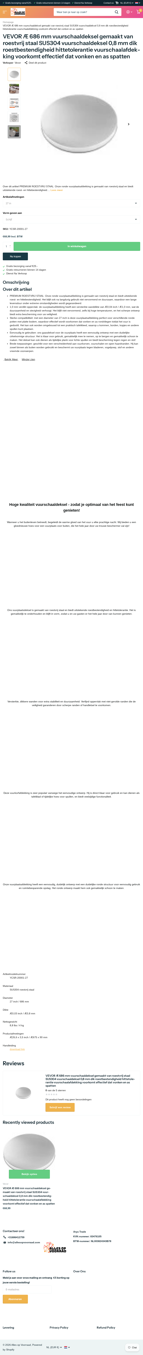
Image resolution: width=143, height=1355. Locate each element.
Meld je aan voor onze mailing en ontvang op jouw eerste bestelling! (36, 1280)
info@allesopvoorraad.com (24, 1242)
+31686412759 (16, 1237)
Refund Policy (106, 1327)
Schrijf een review (60, 1107)
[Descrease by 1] (11, 249)
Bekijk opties (29, 1174)
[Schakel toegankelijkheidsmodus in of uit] (117, 3)
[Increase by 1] (11, 243)
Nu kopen (15, 256)
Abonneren (15, 1299)
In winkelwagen (77, 246)
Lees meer (57, 190)
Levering (8, 1327)
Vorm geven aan (12, 212)
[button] (129, 124)
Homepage (8, 22)
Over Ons (79, 1271)
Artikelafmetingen (13, 196)
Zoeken (116, 12)
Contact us (109, 3)
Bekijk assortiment (4, 11)
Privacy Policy (59, 1327)
